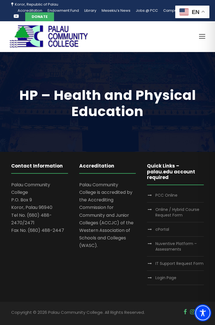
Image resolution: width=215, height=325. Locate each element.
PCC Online (166, 195)
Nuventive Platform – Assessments (176, 246)
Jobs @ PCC (147, 10)
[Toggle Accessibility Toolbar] (203, 313)
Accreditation (30, 10)
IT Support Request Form (179, 263)
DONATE (40, 16)
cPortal (162, 229)
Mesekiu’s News (116, 10)
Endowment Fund (63, 10)
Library (90, 10)
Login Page (165, 278)
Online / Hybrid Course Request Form (177, 212)
